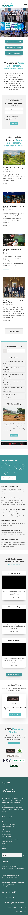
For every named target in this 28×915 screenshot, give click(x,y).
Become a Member (7, 834)
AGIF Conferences (7, 841)
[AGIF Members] (14, 15)
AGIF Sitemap (6, 849)
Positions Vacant (6, 836)
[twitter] (10, 897)
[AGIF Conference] (14, 29)
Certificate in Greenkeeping (10, 839)
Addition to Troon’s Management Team (12, 388)
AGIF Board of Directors (9, 824)
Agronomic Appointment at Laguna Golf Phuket (13, 375)
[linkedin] (3, 897)
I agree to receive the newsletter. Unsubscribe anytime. (12, 118)
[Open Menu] (25, 4)
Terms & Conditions (20, 911)
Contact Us (5, 846)
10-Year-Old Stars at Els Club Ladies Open (13, 362)
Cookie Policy (22, 907)
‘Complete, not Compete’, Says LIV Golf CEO (13, 382)
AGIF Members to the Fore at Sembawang (11, 395)
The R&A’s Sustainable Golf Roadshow (11, 368)
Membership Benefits (8, 826)
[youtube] (13, 897)
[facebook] (6, 897)
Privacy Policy (12, 907)
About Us (4, 821)
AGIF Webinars (6, 844)
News (3, 829)
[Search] (5, 351)
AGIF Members (6, 831)
